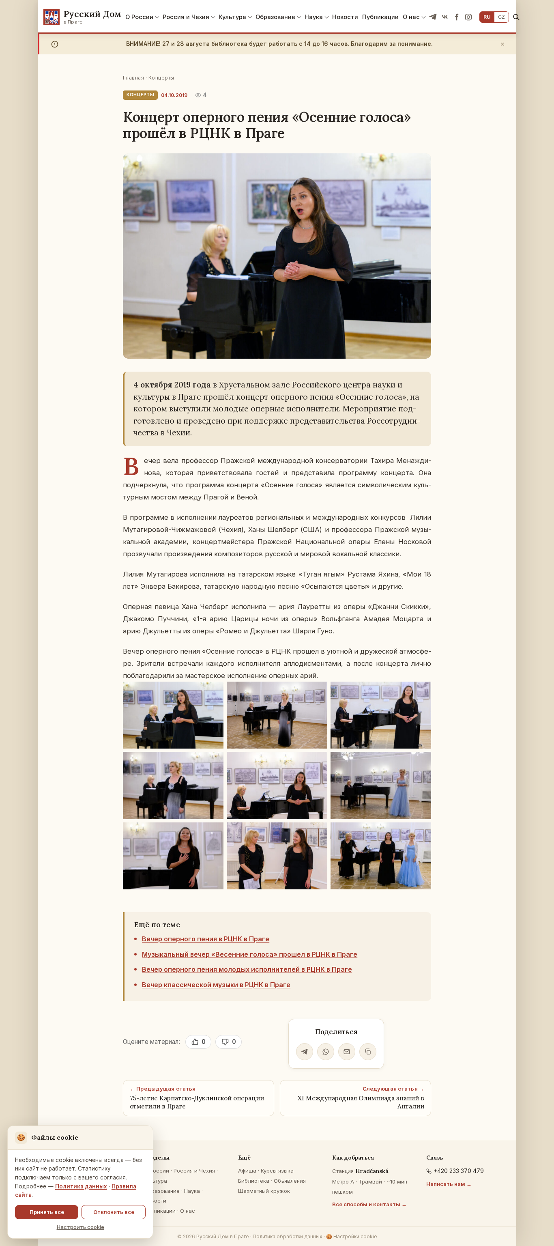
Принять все (47, 1212)
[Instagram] (468, 17)
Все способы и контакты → (369, 1204)
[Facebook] (457, 17)
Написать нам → (449, 1184)
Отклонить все (113, 1212)
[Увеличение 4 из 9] (213, 762)
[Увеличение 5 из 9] (317, 762)
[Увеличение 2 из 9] (317, 692)
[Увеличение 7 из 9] (213, 833)
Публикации (380, 16)
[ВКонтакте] (445, 17)
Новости (345, 16)
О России (139, 16)
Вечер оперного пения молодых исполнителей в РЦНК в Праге (247, 969)
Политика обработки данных (287, 1236)
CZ (501, 17)
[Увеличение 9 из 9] (421, 833)
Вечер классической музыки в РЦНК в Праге (216, 985)
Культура (232, 16)
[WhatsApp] (325, 1051)
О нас (411, 16)
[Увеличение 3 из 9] (421, 692)
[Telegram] (433, 17)
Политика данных (81, 1186)
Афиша (247, 1170)
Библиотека (253, 1180)
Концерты (161, 78)
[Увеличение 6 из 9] (421, 762)
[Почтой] (346, 1051)
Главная (133, 78)
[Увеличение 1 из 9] (213, 692)
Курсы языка (277, 1170)
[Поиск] (516, 17)
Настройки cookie (351, 1236)
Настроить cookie (80, 1227)
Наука (314, 16)
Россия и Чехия (186, 16)
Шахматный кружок (264, 1191)
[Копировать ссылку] (367, 1051)
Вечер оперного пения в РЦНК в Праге (205, 939)
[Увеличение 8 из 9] (317, 833)
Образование (275, 16)
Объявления (290, 1180)
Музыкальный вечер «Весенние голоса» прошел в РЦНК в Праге (249, 954)
